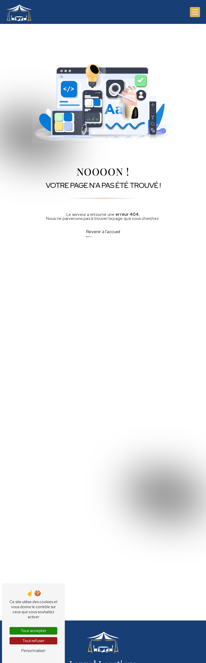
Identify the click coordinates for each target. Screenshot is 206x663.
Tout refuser (33, 640)
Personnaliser (33, 650)
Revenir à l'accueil (103, 231)
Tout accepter (33, 630)
